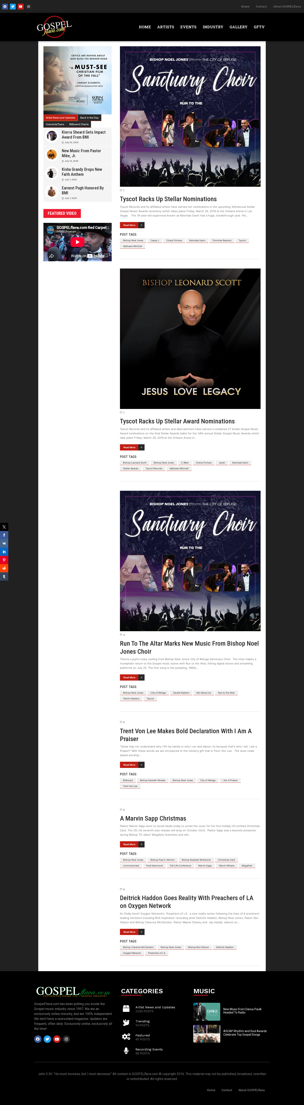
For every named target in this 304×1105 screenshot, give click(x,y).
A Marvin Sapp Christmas (153, 818)
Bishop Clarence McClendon (138, 947)
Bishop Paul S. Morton (163, 859)
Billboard (128, 780)
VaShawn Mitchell (132, 246)
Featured (142, 1035)
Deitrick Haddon (224, 947)
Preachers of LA (156, 953)
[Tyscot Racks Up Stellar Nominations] (190, 116)
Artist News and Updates (60, 117)
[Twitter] (13, 7)
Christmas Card (226, 859)
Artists (165, 26)
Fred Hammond (154, 865)
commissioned (131, 865)
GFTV (259, 26)
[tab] (60, 117)
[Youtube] (21, 7)
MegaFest (247, 865)
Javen (222, 462)
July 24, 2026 (71, 142)
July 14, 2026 (71, 161)
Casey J (155, 240)
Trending (142, 1021)
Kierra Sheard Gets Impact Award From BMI (84, 135)
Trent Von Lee (130, 786)
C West (185, 462)
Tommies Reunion (221, 240)
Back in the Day (89, 117)
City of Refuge (158, 692)
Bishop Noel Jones (133, 240)
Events (188, 26)
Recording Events (149, 1049)
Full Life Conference (180, 865)
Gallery (239, 26)
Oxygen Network (132, 953)
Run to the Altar (226, 692)
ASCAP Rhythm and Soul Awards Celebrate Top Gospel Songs (245, 1032)
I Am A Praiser (230, 780)
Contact (261, 6)
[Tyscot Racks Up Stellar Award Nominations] (190, 339)
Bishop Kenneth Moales (152, 780)
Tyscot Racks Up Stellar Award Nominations (177, 421)
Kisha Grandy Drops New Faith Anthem (82, 172)
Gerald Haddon (181, 692)
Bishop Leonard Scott (134, 462)
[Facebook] (5, 7)
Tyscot (242, 240)
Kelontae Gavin (197, 240)
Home (245, 6)
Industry (213, 26)
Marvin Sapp (205, 865)
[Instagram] (28, 7)
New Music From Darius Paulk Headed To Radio (242, 1011)
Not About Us (203, 692)
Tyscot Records (154, 468)
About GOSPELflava (287, 6)
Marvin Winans (227, 865)
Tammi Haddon (131, 698)
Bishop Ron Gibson (198, 947)
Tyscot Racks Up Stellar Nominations (168, 199)
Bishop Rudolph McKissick (196, 859)
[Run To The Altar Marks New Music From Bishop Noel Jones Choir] (190, 561)
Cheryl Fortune (174, 240)
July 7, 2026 (71, 179)
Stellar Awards (130, 468)
